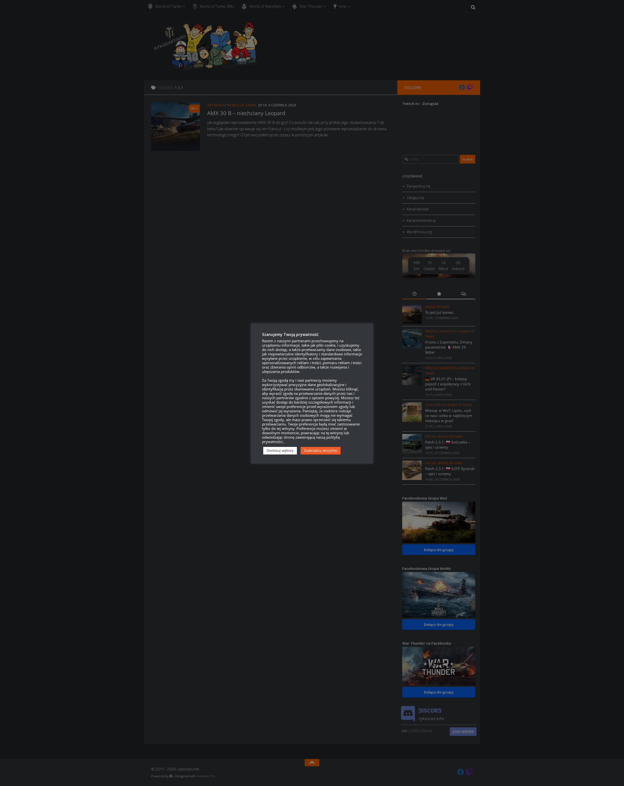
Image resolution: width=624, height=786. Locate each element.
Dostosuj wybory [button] (280, 450)
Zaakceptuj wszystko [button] (320, 450)
